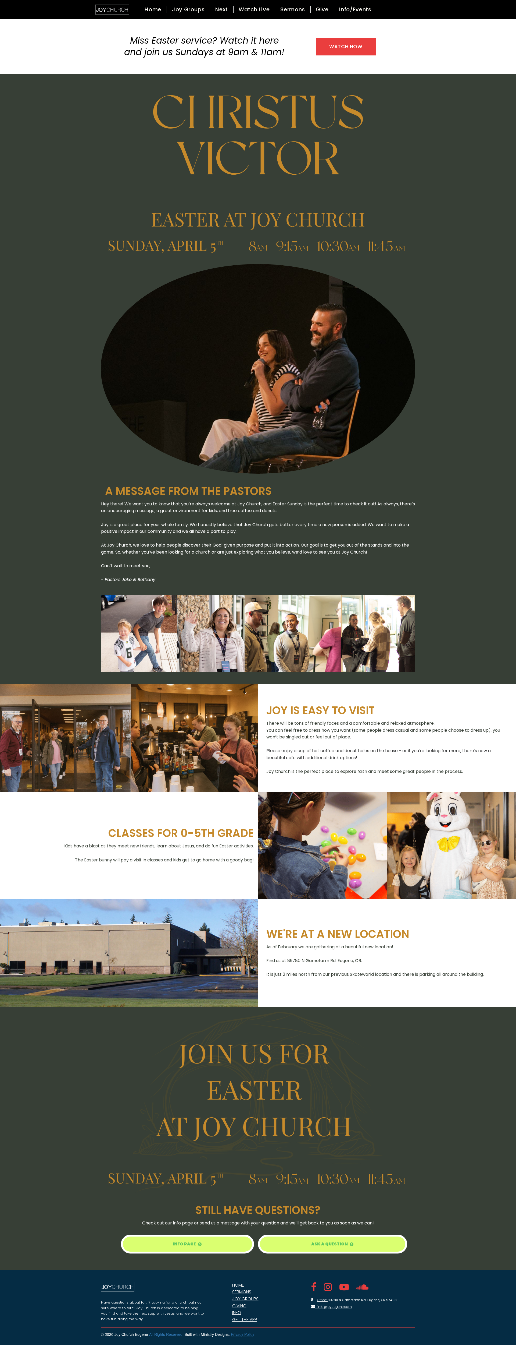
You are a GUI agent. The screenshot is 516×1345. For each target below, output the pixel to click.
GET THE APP (244, 1319)
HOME (238, 1285)
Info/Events (355, 9)
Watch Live (254, 9)
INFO (236, 1312)
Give (322, 9)
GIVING (239, 1306)
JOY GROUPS (245, 1299)
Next (221, 9)
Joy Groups (188, 9)
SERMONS (241, 1292)
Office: (322, 1300)
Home (153, 9)
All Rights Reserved (165, 1334)
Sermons (292, 9)
